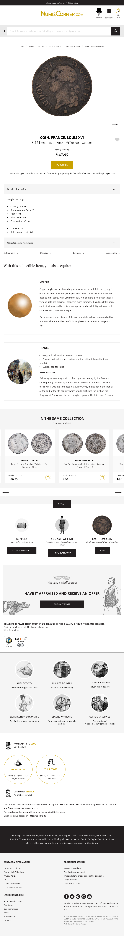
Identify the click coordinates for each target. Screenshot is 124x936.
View (102, 550)
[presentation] (9, 124)
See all (62, 504)
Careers (7, 920)
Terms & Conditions (12, 868)
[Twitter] (72, 896)
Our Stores (8, 905)
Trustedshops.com (39, 627)
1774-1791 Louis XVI (72, 46)
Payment (77, 252)
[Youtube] (89, 896)
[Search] (115, 31)
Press (6, 912)
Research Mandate (72, 868)
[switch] (20, 645)
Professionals (10, 916)
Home (22, 46)
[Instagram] (83, 896)
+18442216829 (72, 2)
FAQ (5, 879)
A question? (111, 252)
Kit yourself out (21, 550)
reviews (15, 630)
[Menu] (26, 638)
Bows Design (81, 924)
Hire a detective (62, 553)
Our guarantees (11, 909)
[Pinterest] (78, 896)
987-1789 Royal (55, 46)
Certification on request (74, 872)
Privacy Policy (10, 876)
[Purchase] (48, 478)
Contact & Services (12, 883)
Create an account (72, 883)
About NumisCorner (13, 901)
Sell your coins (70, 879)
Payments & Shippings (14, 872)
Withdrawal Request (13, 887)
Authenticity (10, 252)
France (41, 46)
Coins (31, 46)
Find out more (62, 604)
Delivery (44, 252)
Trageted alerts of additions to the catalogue (84, 876)
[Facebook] (66, 896)
